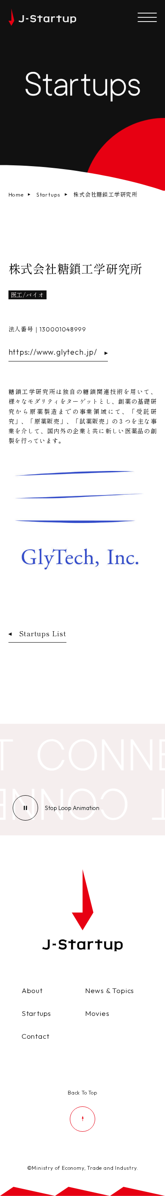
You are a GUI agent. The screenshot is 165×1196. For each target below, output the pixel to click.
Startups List (42, 633)
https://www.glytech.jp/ (52, 352)
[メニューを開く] (147, 18)
